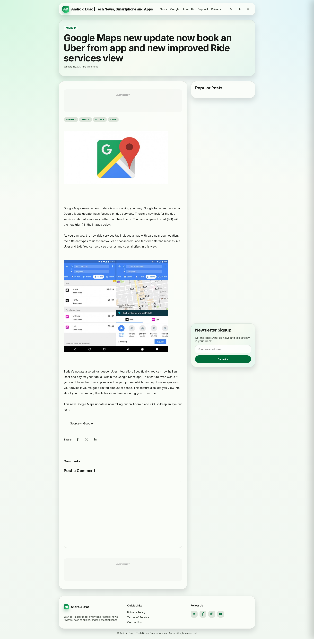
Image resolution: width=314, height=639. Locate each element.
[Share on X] (86, 439)
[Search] (231, 9)
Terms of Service (138, 617)
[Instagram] (211, 614)
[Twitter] (194, 614)
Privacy (216, 9)
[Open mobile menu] (248, 9)
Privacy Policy (136, 612)
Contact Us (134, 622)
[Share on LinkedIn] (95, 439)
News (163, 9)
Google (174, 9)
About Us (188, 9)
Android (71, 119)
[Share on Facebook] (77, 439)
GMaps (85, 119)
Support (203, 9)
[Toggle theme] (239, 9)
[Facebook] (203, 614)
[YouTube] (220, 614)
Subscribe (223, 359)
